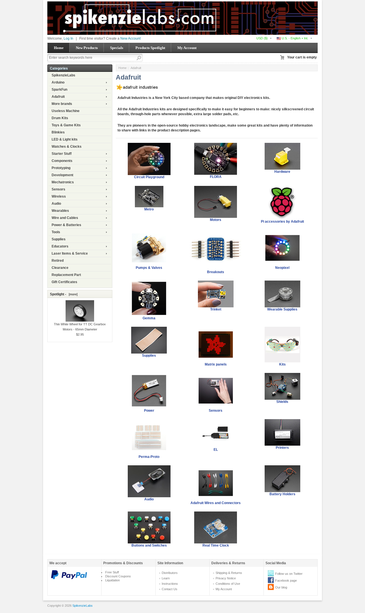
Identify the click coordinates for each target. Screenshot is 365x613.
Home (59, 48)
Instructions (170, 583)
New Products (87, 48)
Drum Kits (60, 118)
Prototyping (61, 168)
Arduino (58, 82)
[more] (72, 294)
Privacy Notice (226, 578)
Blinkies (58, 132)
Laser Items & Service (70, 253)
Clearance (60, 268)
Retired (58, 261)
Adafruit (58, 97)
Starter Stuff (62, 154)
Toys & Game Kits (66, 125)
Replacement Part (66, 275)
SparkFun (59, 90)
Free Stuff (112, 572)
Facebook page (286, 580)
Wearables (60, 211)
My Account (186, 48)
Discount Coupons (118, 576)
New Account (130, 38)
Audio (56, 204)
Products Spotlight (150, 48)
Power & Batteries (66, 225)
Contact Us (169, 589)
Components (62, 161)
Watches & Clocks (67, 147)
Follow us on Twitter (289, 573)
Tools (56, 232)
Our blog (281, 587)
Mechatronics (63, 182)
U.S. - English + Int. (294, 38)
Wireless (59, 196)
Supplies (59, 239)
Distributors (170, 573)
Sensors (58, 189)
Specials (116, 48)
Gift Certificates (64, 282)
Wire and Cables (65, 218)
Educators (60, 246)
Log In (68, 38)
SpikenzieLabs (63, 75)
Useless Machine (66, 111)
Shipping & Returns (229, 573)
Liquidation (112, 580)
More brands (62, 104)
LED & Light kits (65, 139)
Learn (166, 578)
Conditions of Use (228, 583)
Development (62, 175)
